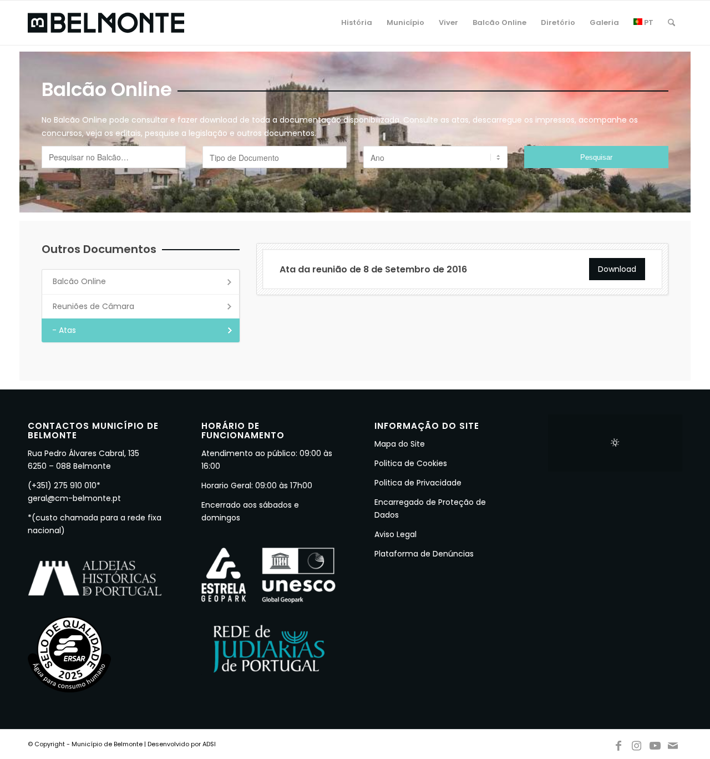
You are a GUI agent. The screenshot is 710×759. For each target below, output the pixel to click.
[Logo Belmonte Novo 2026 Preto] (106, 23)
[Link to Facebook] (618, 743)
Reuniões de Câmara (93, 306)
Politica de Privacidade (418, 482)
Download (617, 269)
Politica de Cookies (410, 463)
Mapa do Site (399, 443)
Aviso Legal (395, 534)
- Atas (64, 330)
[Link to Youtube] (655, 743)
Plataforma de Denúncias (424, 553)
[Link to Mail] (673, 743)
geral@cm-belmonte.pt (74, 498)
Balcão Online (79, 281)
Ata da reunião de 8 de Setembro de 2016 (373, 269)
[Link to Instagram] (636, 743)
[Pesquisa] (671, 23)
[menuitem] (356, 23)
